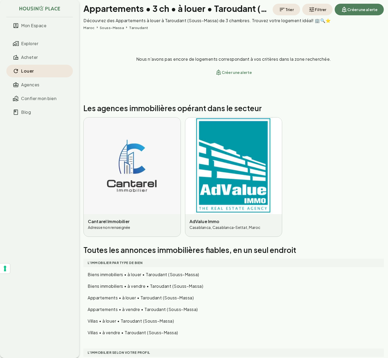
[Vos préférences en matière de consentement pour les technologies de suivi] (5, 268)
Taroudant (138, 28)
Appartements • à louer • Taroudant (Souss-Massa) (141, 297)
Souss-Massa (112, 28)
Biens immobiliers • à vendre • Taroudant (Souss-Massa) (145, 286)
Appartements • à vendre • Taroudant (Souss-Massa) (143, 309)
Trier (289, 9)
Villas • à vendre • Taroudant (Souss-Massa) (133, 332)
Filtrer (321, 9)
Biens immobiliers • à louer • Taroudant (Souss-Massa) (143, 274)
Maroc (89, 28)
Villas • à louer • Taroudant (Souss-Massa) (131, 321)
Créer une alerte (362, 9)
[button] (39, 25)
